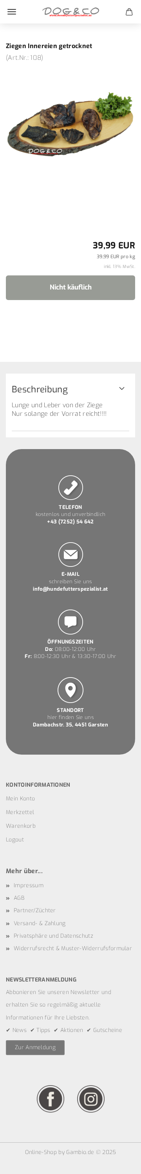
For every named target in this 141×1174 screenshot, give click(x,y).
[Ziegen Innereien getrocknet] (70, 121)
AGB (19, 898)
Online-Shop (41, 1152)
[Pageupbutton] (119, 1162)
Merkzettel (20, 812)
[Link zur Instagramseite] (91, 1098)
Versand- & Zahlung (40, 923)
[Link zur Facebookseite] (50, 1098)
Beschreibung (40, 389)
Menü (12, 11)
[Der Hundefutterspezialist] (70, 11)
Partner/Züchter (35, 910)
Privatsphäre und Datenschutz (53, 936)
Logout (15, 839)
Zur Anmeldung (35, 1047)
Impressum (28, 885)
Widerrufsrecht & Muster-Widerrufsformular (73, 948)
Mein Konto (20, 798)
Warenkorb (21, 826)
